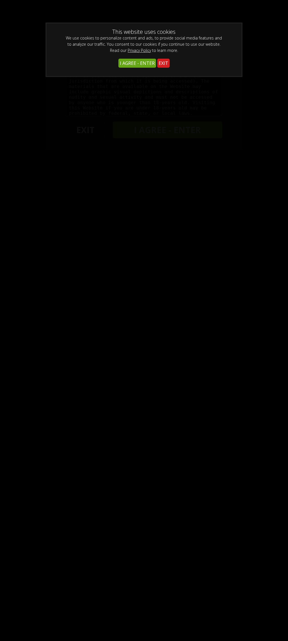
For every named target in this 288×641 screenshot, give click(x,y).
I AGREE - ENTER (137, 63)
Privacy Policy (139, 50)
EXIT (163, 63)
